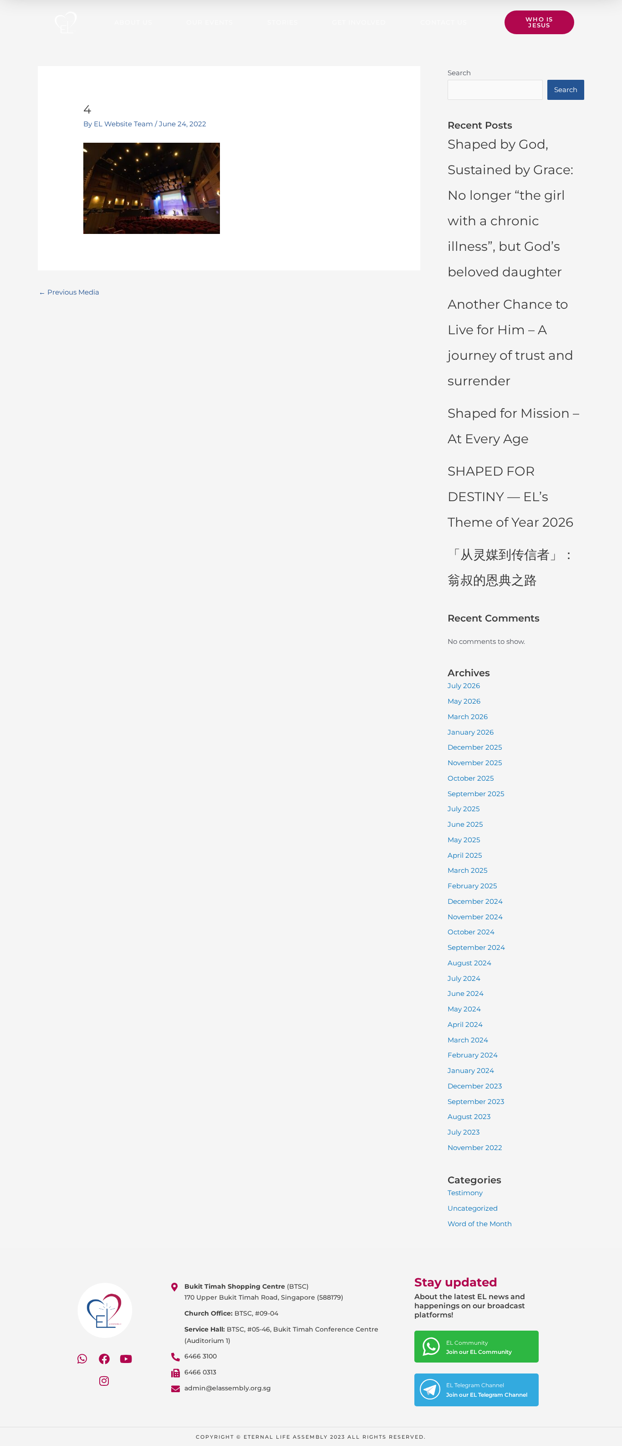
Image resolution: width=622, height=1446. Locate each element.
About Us (133, 22)
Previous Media (69, 292)
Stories (282, 22)
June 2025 (465, 824)
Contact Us (443, 22)
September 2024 (476, 947)
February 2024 (473, 1055)
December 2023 (475, 1086)
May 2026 (464, 701)
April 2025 (465, 855)
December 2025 (475, 747)
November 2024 (475, 916)
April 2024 (465, 1024)
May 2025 (464, 839)
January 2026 (471, 732)
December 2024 (475, 901)
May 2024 (464, 1009)
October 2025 (471, 778)
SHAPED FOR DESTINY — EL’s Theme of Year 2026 (510, 496)
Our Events (209, 22)
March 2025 (467, 870)
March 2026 (468, 716)
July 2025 (463, 808)
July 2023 (463, 1132)
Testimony (465, 1192)
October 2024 (471, 932)
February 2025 (472, 885)
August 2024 (469, 963)
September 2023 (476, 1101)
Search (459, 72)
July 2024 (464, 978)
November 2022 (475, 1147)
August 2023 (469, 1116)
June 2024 (466, 993)
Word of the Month (480, 1223)
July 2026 (464, 685)
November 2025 (475, 762)
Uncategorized (473, 1208)
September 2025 (476, 793)
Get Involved (359, 22)
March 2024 (468, 1040)
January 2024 (471, 1070)
